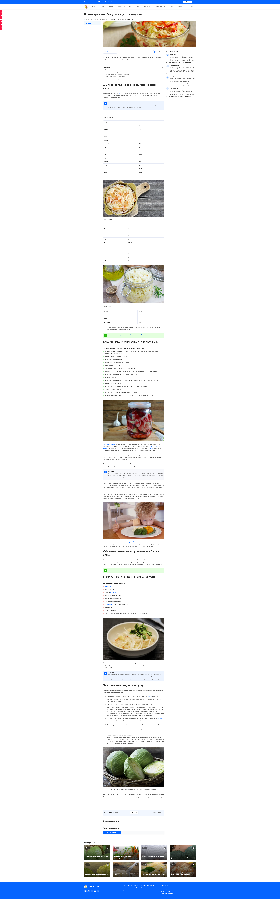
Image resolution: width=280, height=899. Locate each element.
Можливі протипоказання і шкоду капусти (115, 76)
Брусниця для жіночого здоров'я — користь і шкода (182, 85)
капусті (121, 93)
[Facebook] (102, 1)
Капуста (94, 19)
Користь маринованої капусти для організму (115, 72)
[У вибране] (108, 848)
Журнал (111, 6)
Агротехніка (147, 6)
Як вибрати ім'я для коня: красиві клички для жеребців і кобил (181, 62)
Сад (130, 6)
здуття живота (109, 604)
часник (114, 720)
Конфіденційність (165, 885)
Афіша (93, 6)
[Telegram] (105, 1)
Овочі (109, 806)
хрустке (150, 696)
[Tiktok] (111, 1)
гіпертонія (113, 592)
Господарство (121, 6)
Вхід (187, 1)
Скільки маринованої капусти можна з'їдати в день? (117, 74)
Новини (102, 6)
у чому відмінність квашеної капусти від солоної (128, 335)
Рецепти (179, 6)
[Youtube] (99, 1)
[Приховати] (162, 67)
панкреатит (108, 586)
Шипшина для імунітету (175, 73)
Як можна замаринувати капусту (113, 79)
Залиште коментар (111, 828)
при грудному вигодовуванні (114, 464)
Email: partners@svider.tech (167, 893)
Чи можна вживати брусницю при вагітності (180, 96)
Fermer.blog (86, 6)
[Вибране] (195, 2)
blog (87, 2)
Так (132, 812)
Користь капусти (103, 19)
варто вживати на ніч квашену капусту (128, 569)
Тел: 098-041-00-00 (165, 891)
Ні (136, 812)
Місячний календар (160, 6)
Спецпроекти (190, 6)
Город (137, 6)
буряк (160, 718)
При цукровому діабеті (109, 444)
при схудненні (130, 542)
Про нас (163, 887)
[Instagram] (108, 1)
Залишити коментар (112, 832)
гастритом (150, 448)
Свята (171, 6)
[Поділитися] (154, 51)
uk (181, 2)
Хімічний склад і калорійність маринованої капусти (117, 69)
